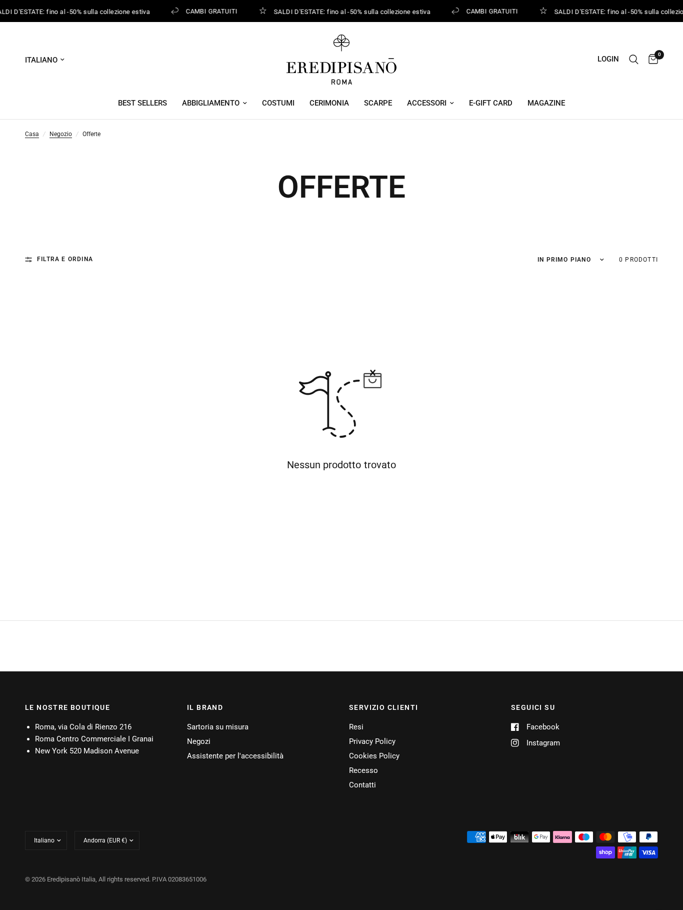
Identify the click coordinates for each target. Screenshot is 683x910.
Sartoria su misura (217, 726)
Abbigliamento (211, 103)
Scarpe (378, 103)
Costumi (278, 103)
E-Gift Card (490, 103)
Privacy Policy (372, 741)
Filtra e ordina (65, 259)
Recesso (363, 770)
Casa (32, 134)
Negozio (61, 134)
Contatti (362, 784)
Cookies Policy (374, 755)
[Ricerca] (634, 59)
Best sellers (142, 103)
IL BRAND (205, 707)
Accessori (426, 103)
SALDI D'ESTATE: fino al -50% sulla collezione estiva (350, 11)
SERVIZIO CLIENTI (383, 707)
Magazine (546, 103)
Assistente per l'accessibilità (235, 755)
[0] (651, 59)
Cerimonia (329, 103)
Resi (356, 726)
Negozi (198, 741)
